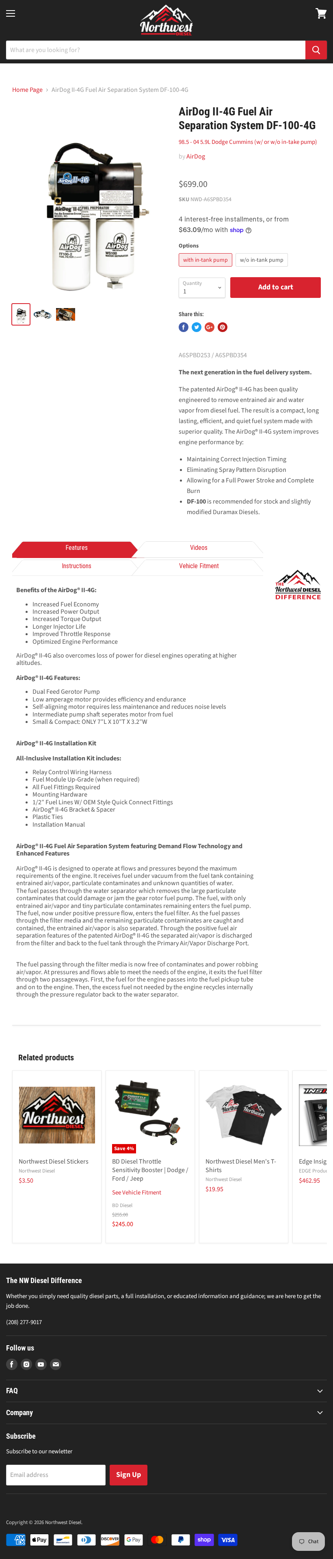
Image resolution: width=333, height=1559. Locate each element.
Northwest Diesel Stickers (54, 1161)
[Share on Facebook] (183, 327)
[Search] (316, 50)
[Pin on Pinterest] (222, 327)
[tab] (76, 548)
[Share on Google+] (209, 327)
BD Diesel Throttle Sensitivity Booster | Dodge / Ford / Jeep (150, 1170)
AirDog (195, 156)
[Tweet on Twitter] (196, 327)
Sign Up (128, 1475)
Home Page (27, 89)
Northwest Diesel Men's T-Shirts (240, 1166)
